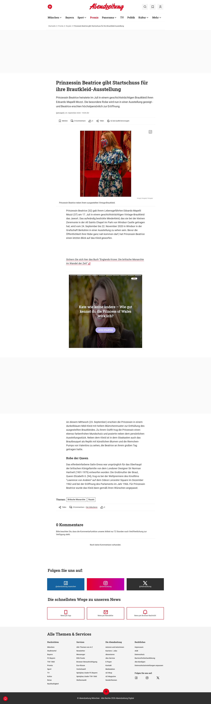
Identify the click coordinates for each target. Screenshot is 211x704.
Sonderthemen (111, 680)
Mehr (155, 17)
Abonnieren (110, 654)
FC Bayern (51, 658)
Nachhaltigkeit (53, 684)
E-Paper (109, 662)
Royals (68, 26)
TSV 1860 (51, 662)
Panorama (108, 17)
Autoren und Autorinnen (115, 647)
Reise (49, 680)
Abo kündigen (140, 662)
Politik (131, 17)
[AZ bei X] (157, 678)
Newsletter (80, 651)
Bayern (69, 17)
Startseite (52, 26)
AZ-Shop (109, 673)
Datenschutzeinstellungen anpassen (149, 665)
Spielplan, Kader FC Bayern (86, 673)
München (53, 17)
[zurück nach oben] (106, 692)
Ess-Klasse (80, 665)
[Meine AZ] (160, 7)
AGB (136, 651)
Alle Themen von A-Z (84, 647)
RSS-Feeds (80, 658)
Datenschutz (139, 654)
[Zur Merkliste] (153, 7)
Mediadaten (110, 669)
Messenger (80, 654)
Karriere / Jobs (111, 651)
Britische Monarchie (76, 499)
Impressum (139, 647)
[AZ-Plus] (50, 7)
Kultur (142, 17)
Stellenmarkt (81, 680)
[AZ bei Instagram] (147, 678)
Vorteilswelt (81, 669)
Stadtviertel (51, 651)
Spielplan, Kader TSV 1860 (86, 676)
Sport (81, 17)
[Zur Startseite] (106, 10)
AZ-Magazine (111, 676)
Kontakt (109, 665)
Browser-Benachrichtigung (86, 662)
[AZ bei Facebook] (136, 678)
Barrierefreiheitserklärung (145, 658)
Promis (94, 17)
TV (122, 17)
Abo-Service (110, 658)
